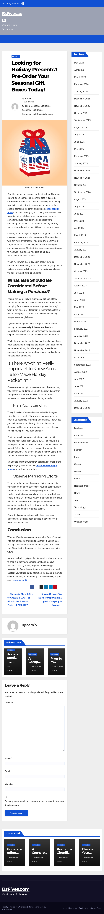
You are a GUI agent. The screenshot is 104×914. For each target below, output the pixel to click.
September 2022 (82, 365)
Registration (83, 908)
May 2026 (79, 63)
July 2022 (79, 379)
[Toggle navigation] (99, 39)
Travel (77, 514)
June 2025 (79, 142)
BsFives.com (15, 889)
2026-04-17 (63, 857)
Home (64, 908)
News (77, 493)
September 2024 (82, 192)
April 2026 (79, 70)
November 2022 (82, 350)
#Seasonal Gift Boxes (32, 110)
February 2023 (81, 329)
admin (28, 98)
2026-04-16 (88, 857)
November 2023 (82, 264)
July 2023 (79, 293)
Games (77, 471)
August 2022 (80, 372)
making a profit (19, 580)
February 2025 (81, 156)
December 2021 (82, 408)
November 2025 (82, 106)
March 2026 (80, 77)
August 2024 (80, 199)
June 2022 (79, 386)
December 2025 (82, 99)
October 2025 (80, 113)
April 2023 (79, 314)
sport (76, 500)
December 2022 (82, 343)
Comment (10, 702)
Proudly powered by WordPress (14, 907)
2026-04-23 (38, 857)
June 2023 (79, 300)
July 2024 (79, 206)
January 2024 (81, 250)
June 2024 (79, 214)
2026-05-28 (13, 857)
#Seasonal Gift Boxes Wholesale (37, 114)
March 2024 (80, 235)
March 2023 (80, 321)
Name (8, 758)
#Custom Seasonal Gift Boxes (36, 106)
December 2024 (82, 170)
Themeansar (7, 909)
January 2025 (81, 163)
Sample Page (95, 908)
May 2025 (79, 149)
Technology (80, 507)
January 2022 (81, 401)
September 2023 (82, 278)
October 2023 (80, 271)
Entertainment (81, 443)
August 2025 (80, 127)
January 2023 (81, 336)
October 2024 (80, 185)
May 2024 (79, 221)
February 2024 (81, 242)
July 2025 (79, 135)
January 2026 (81, 91)
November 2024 (82, 178)
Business (15, 56)
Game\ (77, 464)
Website (9, 784)
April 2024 (79, 228)
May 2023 (79, 307)
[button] (94, 39)
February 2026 (81, 84)
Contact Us (72, 908)
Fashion (78, 450)
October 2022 (80, 357)
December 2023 (82, 257)
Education (79, 435)
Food (76, 457)
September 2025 (82, 120)
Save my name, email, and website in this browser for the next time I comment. (34, 803)
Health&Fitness (82, 486)
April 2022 (79, 393)
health (77, 478)
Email (8, 771)
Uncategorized (81, 522)
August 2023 (80, 286)
